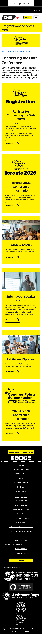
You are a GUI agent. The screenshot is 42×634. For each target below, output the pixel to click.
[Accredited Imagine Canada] (21, 587)
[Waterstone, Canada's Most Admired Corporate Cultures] (21, 619)
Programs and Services (16, 51)
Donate (28, 17)
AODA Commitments (21, 482)
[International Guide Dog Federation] (21, 607)
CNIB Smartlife (21, 522)
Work (28, 51)
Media (21, 478)
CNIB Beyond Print (21, 505)
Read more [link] (10, 143)
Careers (21, 465)
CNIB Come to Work (21, 514)
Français (37, 10)
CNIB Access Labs (21, 501)
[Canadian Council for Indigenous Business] (21, 574)
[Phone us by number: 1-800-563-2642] (30, 10)
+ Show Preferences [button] (22, 3)
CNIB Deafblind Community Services (21, 527)
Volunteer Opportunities (21, 469)
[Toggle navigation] (36, 17)
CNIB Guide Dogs (21, 474)
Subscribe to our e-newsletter (21, 452)
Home (4, 51)
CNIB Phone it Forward (21, 518)
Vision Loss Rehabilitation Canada (21, 531)
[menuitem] (37, 10)
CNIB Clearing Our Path (21, 509)
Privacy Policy (21, 491)
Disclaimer (21, 487)
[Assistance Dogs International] (21, 596)
